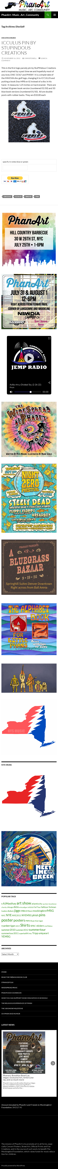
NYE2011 (16, 915)
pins (37, 196)
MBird (24, 910)
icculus (18, 196)
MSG (50, 910)
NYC (3, 915)
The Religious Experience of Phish (16, 1003)
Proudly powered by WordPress (13, 1165)
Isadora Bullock (7, 911)
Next (53, 1063)
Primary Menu (54, 14)
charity (4, 907)
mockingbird (40, 910)
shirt (18, 926)
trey (30, 933)
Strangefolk (7, 982)
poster (7, 919)
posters (19, 920)
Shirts (25, 925)
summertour (37, 929)
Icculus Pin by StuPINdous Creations (18, 48)
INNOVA (28, 196)
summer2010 (8, 929)
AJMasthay (9, 903)
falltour (44, 907)
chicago (10, 907)
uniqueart (44, 933)
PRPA (27, 921)
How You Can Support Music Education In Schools (24, 998)
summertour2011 (10, 933)
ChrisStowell (30, 58)
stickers (40, 925)
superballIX (23, 933)
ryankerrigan (8, 925)
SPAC (33, 925)
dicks (16, 906)
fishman (52, 907)
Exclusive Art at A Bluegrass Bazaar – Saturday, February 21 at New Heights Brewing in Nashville (19, 1055)
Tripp (35, 933)
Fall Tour (37, 907)
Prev (5, 1063)
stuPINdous (49, 926)
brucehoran (52, 904)
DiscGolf (7, 196)
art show (24, 903)
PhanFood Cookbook (11, 993)
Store (4, 972)
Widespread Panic (9, 988)
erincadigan (23, 907)
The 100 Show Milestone (12, 1008)
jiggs (17, 910)
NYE (9, 915)
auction (45, 904)
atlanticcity (37, 903)
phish (35, 915)
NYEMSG (27, 915)
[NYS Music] (29, 796)
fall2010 (30, 907)
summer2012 (22, 930)
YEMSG (5, 936)
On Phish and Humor (10, 1014)
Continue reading (22, 1066)
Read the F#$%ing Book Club (14, 977)
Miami (29, 911)
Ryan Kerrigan (36, 921)
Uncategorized (8, 38)
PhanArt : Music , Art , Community (20, 14)
